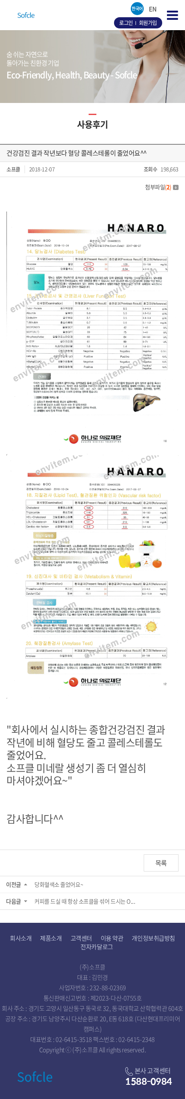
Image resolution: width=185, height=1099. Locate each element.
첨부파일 (158, 187)
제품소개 (51, 938)
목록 (161, 863)
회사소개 (20, 938)
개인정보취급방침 (153, 938)
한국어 (137, 8)
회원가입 (148, 23)
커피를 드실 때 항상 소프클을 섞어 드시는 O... (84, 901)
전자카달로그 (96, 946)
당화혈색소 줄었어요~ (58, 884)
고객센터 (81, 938)
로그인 (126, 23)
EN (152, 8)
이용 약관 (112, 938)
